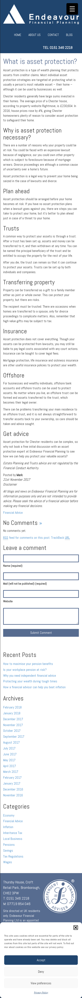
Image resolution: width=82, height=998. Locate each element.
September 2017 (13, 736)
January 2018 (11, 713)
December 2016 (13, 789)
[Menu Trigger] (72, 9)
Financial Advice (13, 512)
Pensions (9, 844)
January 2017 (11, 783)
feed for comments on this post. (26, 537)
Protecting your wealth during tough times (30, 681)
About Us (34, 35)
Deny (41, 972)
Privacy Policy (41, 992)
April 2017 (9, 766)
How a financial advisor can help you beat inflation (34, 687)
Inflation (8, 827)
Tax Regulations (13, 856)
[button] (76, 927)
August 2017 (11, 742)
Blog (69, 35)
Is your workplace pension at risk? (25, 669)
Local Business (12, 839)
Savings (8, 850)
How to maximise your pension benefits (28, 664)
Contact (53, 35)
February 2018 (12, 707)
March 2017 (10, 771)
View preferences (41, 983)
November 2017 (13, 725)
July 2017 (9, 748)
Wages (7, 862)
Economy (8, 815)
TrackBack (60, 537)
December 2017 (13, 719)
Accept (41, 960)
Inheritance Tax (12, 833)
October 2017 (12, 730)
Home (17, 35)
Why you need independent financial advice (29, 675)
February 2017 (12, 777)
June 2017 (10, 754)
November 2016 (13, 795)
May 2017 (9, 760)
